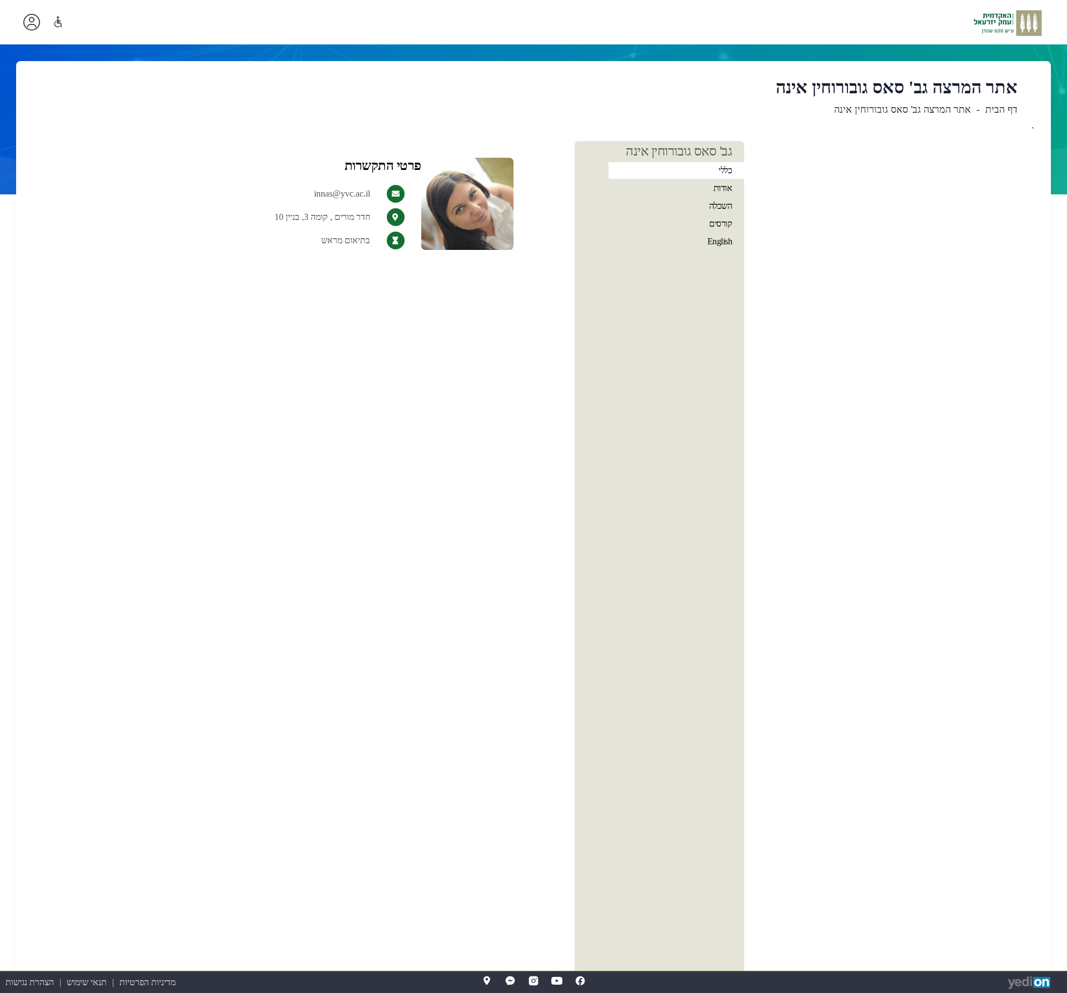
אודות (723, 188)
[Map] (486, 980)
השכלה (720, 205)
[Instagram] (533, 980)
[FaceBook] (580, 980)
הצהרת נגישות (30, 982)
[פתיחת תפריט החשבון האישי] (31, 22)
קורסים (720, 223)
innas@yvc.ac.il (342, 193)
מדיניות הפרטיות (147, 982)
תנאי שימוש (87, 982)
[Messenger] (510, 980)
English (719, 241)
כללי (725, 170)
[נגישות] (58, 22)
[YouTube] (556, 980)
